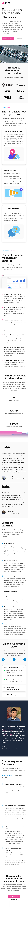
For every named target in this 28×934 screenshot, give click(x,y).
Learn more (19, 38)
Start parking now (7, 38)
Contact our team (7, 775)
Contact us (14, 899)
